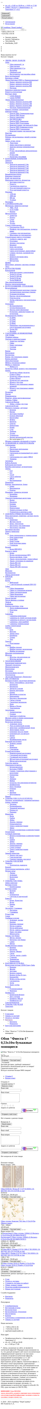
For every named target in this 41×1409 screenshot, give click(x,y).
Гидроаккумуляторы (17, 294)
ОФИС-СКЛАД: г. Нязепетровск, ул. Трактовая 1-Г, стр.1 (19, 8)
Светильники (10, 445)
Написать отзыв (7, 1086)
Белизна (13, 891)
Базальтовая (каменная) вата (15, 663)
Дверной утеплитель (13, 665)
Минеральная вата (12, 667)
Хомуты (8, 641)
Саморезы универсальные (19, 624)
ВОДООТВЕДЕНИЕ (13, 268)
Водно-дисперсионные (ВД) (20, 555)
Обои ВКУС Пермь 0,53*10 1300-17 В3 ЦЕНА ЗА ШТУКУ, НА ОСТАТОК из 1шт (19, 1254)
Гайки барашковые (17, 588)
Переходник (14, 425)
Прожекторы (14, 451)
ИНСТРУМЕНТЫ (12, 679)
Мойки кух (14, 367)
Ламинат (8, 160)
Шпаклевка (14, 259)
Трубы (12, 221)
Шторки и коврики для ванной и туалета (20, 441)
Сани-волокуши (16, 857)
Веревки (13, 947)
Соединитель (14, 981)
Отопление (9, 304)
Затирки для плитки (17, 243)
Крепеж (8, 1316)
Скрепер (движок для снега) (20, 859)
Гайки (7, 586)
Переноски (9, 482)
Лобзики (13, 779)
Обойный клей (15, 72)
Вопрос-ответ (10, 1078)
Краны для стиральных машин (16, 357)
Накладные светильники (19, 449)
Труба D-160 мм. (16, 276)
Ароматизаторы (15, 712)
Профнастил (10, 993)
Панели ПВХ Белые (17, 115)
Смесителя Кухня (11, 406)
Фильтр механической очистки (21, 437)
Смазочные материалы (18, 702)
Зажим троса (14, 633)
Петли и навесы (16, 926)
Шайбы (8, 645)
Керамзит (13, 245)
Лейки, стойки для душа (19, 404)
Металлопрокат (11, 213)
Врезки (12, 412)
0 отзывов (5, 1062)
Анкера (8, 578)
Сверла (12, 737)
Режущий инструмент (13, 741)
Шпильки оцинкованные (14, 653)
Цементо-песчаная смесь (19, 257)
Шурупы (8, 655)
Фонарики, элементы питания (16, 492)
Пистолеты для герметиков (20, 526)
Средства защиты (11, 763)
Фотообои (13, 70)
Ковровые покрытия (12, 176)
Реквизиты (14, 1024)
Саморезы (9, 614)
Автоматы (9, 461)
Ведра (12, 902)
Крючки (13, 922)
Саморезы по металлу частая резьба (23, 620)
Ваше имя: (5, 1088)
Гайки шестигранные (18, 596)
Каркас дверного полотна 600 (21, 82)
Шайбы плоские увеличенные (21, 649)
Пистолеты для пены (17, 527)
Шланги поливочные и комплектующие (25, 830)
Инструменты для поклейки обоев (22, 74)
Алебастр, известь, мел (18, 239)
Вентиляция (9, 353)
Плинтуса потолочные (13, 92)
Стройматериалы (11, 1306)
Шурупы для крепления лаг (20, 657)
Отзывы (9, 1076)
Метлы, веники (15, 938)
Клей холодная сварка (18, 543)
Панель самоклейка (17, 117)
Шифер (8, 263)
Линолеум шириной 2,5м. (19, 166)
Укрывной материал (17, 808)
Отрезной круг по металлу (19, 734)
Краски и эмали (11, 551)
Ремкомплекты (10, 396)
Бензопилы (14, 686)
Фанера (12, 212)
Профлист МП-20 (16, 998)
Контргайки (14, 418)
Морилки (8, 571)
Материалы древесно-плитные (16, 206)
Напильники (14, 696)
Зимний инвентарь (12, 853)
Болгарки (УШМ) (16, 769)
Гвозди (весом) (10, 598)
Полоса (12, 217)
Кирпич (8, 867)
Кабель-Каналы (11, 463)
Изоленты (13, 949)
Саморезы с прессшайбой (19, 622)
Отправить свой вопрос (9, 1152)
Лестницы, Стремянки (13, 908)
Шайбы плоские (16, 647)
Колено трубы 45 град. (18, 975)
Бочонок (13, 410)
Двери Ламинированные (14, 100)
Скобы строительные (13, 626)
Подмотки (9, 392)
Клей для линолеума (13, 178)
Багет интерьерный (12, 76)
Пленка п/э (14, 810)
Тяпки (12, 828)
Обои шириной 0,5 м (17, 68)
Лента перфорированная (19, 608)
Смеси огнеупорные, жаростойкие (22, 251)
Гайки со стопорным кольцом (21, 590)
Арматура (13, 215)
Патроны (13, 506)
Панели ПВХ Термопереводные (22, 113)
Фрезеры (13, 792)
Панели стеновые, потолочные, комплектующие (17, 110)
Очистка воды (15, 298)
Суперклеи (14, 545)
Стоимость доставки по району (17, 1283)
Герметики (14, 520)
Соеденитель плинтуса (18, 186)
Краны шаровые (11, 359)
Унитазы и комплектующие (15, 339)
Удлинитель (14, 435)
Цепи (12, 704)
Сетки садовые (15, 847)
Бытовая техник (11, 885)
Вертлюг (13, 631)
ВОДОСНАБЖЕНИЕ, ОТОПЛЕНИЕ (19, 286)
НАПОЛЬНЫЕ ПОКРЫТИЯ (16, 159)
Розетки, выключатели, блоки (16, 484)
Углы (11, 612)
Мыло (12, 893)
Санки (7, 916)
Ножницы (13, 747)
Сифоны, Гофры (11, 400)
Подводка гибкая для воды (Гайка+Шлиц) (20, 377)
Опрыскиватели (16, 824)
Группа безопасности (17, 308)
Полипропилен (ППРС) (14, 316)
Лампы (7, 469)
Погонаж (13, 88)
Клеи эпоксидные (16, 537)
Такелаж (8, 628)
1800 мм (13, 196)
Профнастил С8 (15, 1000)
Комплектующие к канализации (22, 272)
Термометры (14, 959)
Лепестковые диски (17, 730)
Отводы (13, 423)
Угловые (13, 200)
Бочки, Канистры (16, 900)
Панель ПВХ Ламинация (19, 121)
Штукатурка (14, 261)
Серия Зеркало (15, 96)
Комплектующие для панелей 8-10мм (24, 125)
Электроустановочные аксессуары (18, 498)
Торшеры (13, 459)
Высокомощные (16, 480)
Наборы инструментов (13, 720)
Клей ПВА (14, 539)
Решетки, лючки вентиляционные (18, 398)
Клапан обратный (16, 416)
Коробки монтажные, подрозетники (18, 467)
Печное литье (10, 871)
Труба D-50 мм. (15, 278)
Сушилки (13, 957)
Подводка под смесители (19, 380)
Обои (7, 62)
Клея (7, 533)
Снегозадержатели (12, 1002)
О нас (7, 1279)
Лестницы (13, 910)
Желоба (12, 969)
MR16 (12, 478)
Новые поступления (12, 1289)
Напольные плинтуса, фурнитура (17, 180)
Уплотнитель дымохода (18, 865)
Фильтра (13, 331)
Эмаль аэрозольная (12, 575)
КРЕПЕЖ (8, 577)
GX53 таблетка (15, 476)
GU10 (12, 474)
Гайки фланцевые (16, 594)
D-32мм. (13, 321)
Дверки (12, 873)
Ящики (8, 796)
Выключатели (15, 488)
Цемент (12, 255)
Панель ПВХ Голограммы (19, 123)
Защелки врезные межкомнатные (22, 147)
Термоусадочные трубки (19, 510)
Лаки (7, 569)
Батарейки (13, 494)
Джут (7, 266)
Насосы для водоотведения (15, 284)
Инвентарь (9, 814)
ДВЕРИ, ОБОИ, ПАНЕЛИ (15, 60)
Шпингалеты (14, 934)
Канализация (10, 270)
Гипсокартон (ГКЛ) (17, 227)
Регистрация (10, 24)
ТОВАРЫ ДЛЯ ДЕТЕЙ (14, 1004)
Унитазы (13, 349)
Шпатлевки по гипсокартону (20, 235)
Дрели (12, 777)
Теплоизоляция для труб (14, 673)
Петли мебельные (16, 928)
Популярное (5, 1302)
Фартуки (8, 133)
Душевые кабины (11, 337)
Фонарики (13, 496)
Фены (12, 790)
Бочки (12, 553)
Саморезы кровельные (18, 616)
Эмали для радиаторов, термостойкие (24, 559)
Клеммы (13, 504)
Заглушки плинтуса (17, 182)
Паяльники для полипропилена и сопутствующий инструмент (22, 326)
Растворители (10, 573)
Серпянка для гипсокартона (20, 233)
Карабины (13, 635)
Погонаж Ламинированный (20, 107)
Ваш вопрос (5, 1135)
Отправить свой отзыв (9, 1114)
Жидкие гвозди (15, 522)
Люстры (13, 447)
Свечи (12, 953)
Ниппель (13, 421)
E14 (11, 471)
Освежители (14, 894)
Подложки (9, 202)
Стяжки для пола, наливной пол (22, 253)
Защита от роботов (8, 1108)
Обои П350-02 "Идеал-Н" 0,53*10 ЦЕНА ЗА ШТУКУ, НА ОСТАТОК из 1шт (17, 1190)
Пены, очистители (16, 524)
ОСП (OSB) (14, 210)
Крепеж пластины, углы (14, 606)
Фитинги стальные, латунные (16, 408)
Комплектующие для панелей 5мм (22, 131)
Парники (13, 812)
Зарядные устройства (17, 716)
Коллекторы (9, 355)
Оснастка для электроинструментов (23, 783)
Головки (13, 714)
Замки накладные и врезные (20, 145)
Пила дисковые (15, 787)
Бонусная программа (13, 1026)
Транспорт (9, 1006)
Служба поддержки (8, 1293)
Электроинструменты (13, 765)
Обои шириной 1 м (17, 64)
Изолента (13, 502)
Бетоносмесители (16, 767)
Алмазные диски (16, 724)
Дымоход (8, 863)
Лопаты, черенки (16, 822)
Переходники (15, 508)
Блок (11, 630)
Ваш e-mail (5, 1130)
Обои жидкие (15, 66)
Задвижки (13, 875)
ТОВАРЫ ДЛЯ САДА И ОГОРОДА (18, 798)
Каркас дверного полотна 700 (21, 84)
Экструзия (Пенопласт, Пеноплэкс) (18, 677)
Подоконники (10, 135)
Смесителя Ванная (12, 402)
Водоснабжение (11, 288)
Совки (12, 942)
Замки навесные (11, 883)
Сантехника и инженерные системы (18, 1318)
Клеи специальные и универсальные (23, 535)
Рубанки (13, 788)
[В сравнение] (4, 1054)
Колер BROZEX (16, 549)
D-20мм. (13, 317)
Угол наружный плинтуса (19, 190)
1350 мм (13, 194)
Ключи (12, 692)
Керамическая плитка (13, 174)
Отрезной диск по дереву (19, 732)
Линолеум (9, 162)
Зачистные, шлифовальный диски (22, 728)
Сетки (12, 219)
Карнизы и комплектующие (15, 90)
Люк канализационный (14, 282)
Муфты (12, 420)
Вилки (12, 500)
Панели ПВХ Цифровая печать (21, 127)
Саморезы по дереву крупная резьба (23, 618)
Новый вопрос (6, 1124)
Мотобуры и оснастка (18, 694)
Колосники (14, 877)
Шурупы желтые (16, 659)
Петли (12, 149)
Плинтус (13, 184)
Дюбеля (8, 602)
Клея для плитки (16, 247)
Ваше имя (4, 1126)
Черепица (13, 991)
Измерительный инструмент (20, 753)
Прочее (8, 394)
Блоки (12, 486)
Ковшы (12, 904)
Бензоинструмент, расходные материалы (20, 681)
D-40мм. (13, 323)
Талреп (12, 637)
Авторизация (10, 22)
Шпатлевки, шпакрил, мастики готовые (20, 264)
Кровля (8, 987)
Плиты (12, 879)
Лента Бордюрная (11, 361)
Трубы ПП (13, 329)
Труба (12, 983)
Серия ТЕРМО (15, 98)
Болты (7, 580)
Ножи (12, 745)
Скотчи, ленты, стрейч (18, 955)
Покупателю (5, 1275)
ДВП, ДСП (14, 208)
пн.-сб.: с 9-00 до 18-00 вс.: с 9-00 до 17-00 (21, 5)
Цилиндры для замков (18, 157)
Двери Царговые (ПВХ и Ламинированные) (21, 80)
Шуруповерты (15, 794)
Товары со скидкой (12, 1016)
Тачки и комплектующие (19, 826)
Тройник (13, 431)
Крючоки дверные (16, 924)
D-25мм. (13, 319)
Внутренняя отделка (12, 1308)
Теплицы (13, 804)
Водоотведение (11, 1310)
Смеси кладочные (16, 249)
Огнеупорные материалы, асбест (17, 869)
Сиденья (13, 347)
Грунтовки (14, 241)
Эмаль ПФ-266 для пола (19, 567)
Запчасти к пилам (16, 688)
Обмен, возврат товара (13, 1285)
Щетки (12, 944)
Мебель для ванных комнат (15, 363)
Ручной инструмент (12, 751)
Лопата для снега (16, 855)
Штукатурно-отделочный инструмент (24, 759)
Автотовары (9, 710)
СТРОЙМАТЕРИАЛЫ (13, 204)
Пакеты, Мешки (16, 951)
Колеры (8, 547)
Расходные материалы (13, 722)
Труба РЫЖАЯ (15, 280)
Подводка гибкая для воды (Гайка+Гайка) (20, 373)
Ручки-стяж (14, 155)
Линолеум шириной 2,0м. (19, 164)
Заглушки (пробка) (17, 414)
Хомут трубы (14, 985)
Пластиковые (15, 643)
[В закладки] (2, 1054)
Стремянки (14, 912)
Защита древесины (12, 531)
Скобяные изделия (12, 918)
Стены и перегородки (13, 225)
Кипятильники (15, 887)
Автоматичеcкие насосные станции (23, 290)
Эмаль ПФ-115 (15, 565)
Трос (11, 639)
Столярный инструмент (18, 757)
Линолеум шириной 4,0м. (19, 172)
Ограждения (10, 832)
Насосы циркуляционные (19, 310)
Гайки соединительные (18, 592)
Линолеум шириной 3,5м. (19, 170)
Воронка (13, 967)
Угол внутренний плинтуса (20, 188)
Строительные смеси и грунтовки (18, 237)
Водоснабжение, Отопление (15, 1312)
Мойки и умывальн (12, 365)
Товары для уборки (12, 936)
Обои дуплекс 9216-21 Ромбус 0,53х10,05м (17, 1265)
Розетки (13, 490)
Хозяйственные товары (14, 945)
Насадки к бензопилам (18, 698)
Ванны (7, 351)
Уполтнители (10, 675)
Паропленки (10, 669)
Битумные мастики (12, 529)
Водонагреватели (16, 306)
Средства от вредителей (19, 896)
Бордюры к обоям (11, 78)
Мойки (12, 781)
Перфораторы (15, 785)
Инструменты (10, 1314)
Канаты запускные (17, 690)
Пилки (12, 736)
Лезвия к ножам (16, 743)
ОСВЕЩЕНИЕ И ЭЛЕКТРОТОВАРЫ (19, 443)
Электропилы (15, 708)
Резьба (12, 427)
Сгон (11, 429)
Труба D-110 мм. (16, 274)
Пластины (13, 610)
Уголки (12, 223)
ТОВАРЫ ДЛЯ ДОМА (13, 881)
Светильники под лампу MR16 (21, 457)
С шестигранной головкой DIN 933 (23, 584)
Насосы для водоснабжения (20, 296)
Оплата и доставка (12, 1018)
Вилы (12, 816)
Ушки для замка (15, 932)
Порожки (8, 192)
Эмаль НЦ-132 (15, 563)
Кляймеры (9, 604)
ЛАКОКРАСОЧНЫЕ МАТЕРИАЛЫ (19, 514)
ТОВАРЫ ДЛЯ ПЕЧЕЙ (14, 861)
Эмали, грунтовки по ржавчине (21, 561)
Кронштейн (14, 977)
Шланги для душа (16, 382)
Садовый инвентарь (12, 834)
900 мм (12, 198)
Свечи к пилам (15, 700)
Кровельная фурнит (17, 995)
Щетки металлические (18, 761)
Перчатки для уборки (18, 940)
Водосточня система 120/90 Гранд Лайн (20, 965)
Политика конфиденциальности (17, 1287)
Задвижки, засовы (16, 920)
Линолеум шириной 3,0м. (19, 168)
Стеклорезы (14, 749)
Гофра (12, 343)
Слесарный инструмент (18, 755)
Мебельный (14, 582)
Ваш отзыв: (5, 1092)
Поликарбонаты (16, 806)
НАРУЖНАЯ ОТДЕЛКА (14, 963)
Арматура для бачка (17, 341)
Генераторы (14, 775)
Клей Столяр (14, 541)
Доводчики (14, 143)
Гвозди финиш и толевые (14, 600)
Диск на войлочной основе (20, 726)
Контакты (9, 1020)
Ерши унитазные (16, 345)
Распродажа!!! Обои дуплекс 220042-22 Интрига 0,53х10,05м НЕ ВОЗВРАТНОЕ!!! (19, 1238)
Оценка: (4, 1103)
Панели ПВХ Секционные (20, 129)
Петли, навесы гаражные (19, 930)
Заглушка (13, 971)
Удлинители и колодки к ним (20, 512)
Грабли (12, 818)
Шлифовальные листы (18, 739)
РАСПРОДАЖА (16, 119)
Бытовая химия (11, 889)
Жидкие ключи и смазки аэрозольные (19, 718)
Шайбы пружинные (17, 651)
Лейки (12, 820)
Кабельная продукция (13, 465)
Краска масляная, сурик (18, 557)
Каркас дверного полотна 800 (21, 86)
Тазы (11, 906)
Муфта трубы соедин (17, 979)
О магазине (9, 1014)
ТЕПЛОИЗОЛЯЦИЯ (13, 661)
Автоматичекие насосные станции (23, 292)
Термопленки (15, 961)
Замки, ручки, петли (12, 141)
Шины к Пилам (15, 706)
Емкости (8, 898)
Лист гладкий (15, 997)
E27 (11, 473)
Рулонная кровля (16, 989)
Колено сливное (16, 973)
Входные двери (11, 94)
